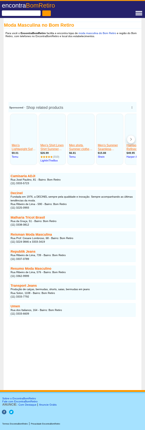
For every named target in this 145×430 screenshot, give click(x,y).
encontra (28, 5)
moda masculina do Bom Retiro (97, 33)
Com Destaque (27, 404)
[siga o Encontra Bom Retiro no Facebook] (4, 413)
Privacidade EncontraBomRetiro (45, 424)
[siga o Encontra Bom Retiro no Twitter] (11, 413)
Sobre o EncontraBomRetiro (19, 398)
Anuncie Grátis (48, 404)
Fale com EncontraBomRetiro (20, 401)
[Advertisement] (72, 68)
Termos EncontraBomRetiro (15, 424)
